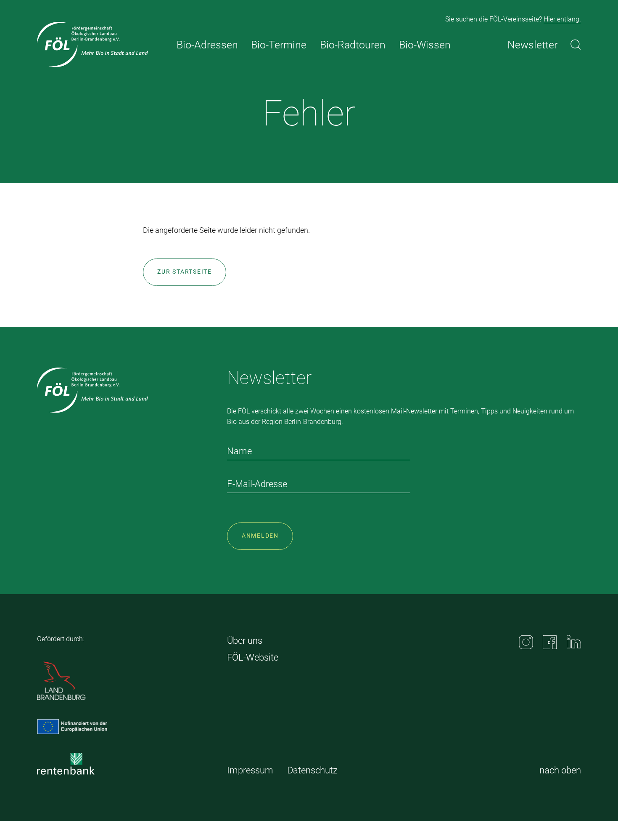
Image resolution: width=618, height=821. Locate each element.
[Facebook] (550, 642)
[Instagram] (526, 642)
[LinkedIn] (574, 641)
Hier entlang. (562, 19)
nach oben (560, 770)
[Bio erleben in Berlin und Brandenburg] (92, 44)
